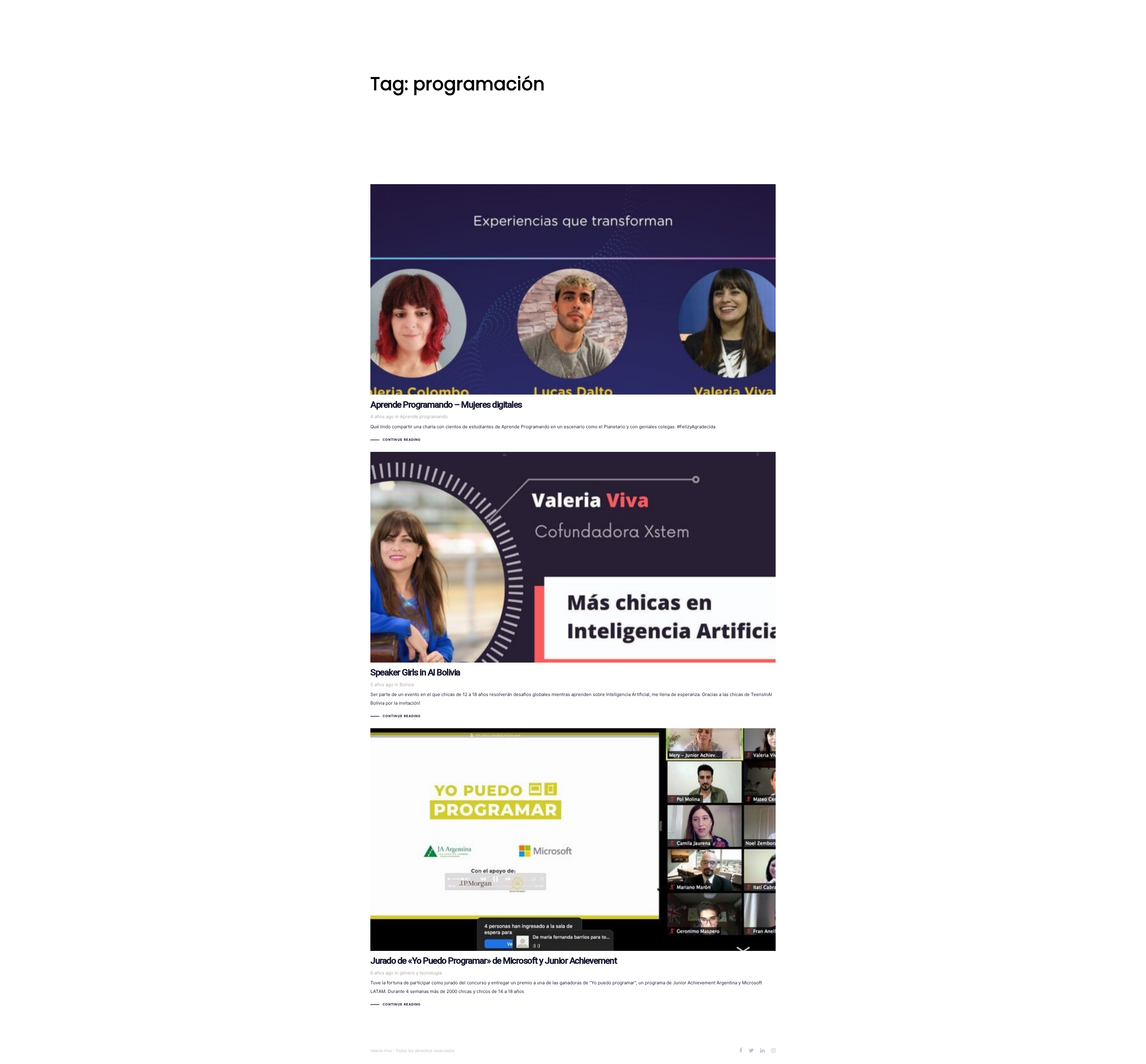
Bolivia (407, 684)
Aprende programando (424, 416)
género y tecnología (421, 973)
